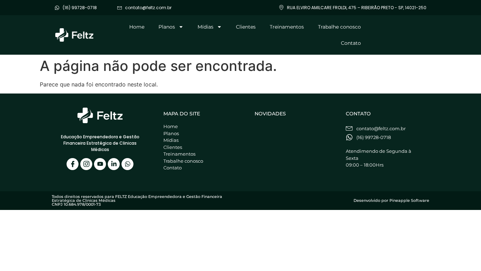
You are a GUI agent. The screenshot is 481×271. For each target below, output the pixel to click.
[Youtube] (100, 164)
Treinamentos (287, 27)
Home (136, 27)
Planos (166, 27)
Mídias (205, 27)
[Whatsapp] (127, 164)
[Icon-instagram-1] (86, 164)
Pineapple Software (409, 200)
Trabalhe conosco (339, 27)
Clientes (246, 27)
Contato (351, 43)
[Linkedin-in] (114, 164)
